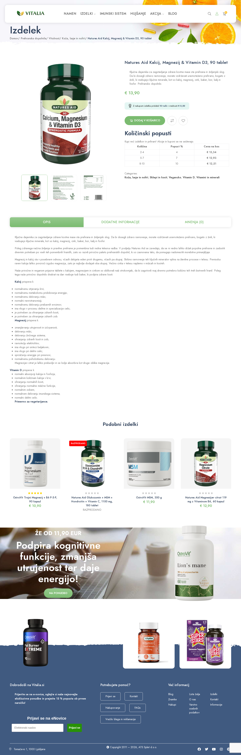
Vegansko (175, 177)
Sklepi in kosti (158, 177)
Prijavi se (74, 727)
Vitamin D (189, 177)
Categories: (131, 173)
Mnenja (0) (194, 222)
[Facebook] (199, 749)
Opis (46, 222)
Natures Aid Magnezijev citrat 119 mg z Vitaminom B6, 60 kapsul (206, 499)
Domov (14, 38)
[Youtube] (214, 749)
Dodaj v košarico (147, 120)
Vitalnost (54, 38)
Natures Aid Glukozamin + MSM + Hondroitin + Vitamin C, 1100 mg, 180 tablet (92, 501)
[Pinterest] (228, 749)
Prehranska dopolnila (33, 38)
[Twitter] (206, 749)
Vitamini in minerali (208, 177)
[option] (34, 188)
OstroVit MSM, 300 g (149, 497)
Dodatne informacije (120, 222)
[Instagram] (221, 749)
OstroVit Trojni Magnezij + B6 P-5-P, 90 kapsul (35, 499)
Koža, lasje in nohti (73, 38)
